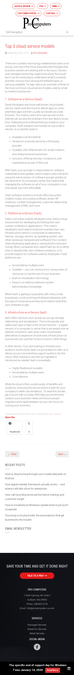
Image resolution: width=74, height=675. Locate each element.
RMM (54, 6)
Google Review (22, 6)
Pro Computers (40, 53)
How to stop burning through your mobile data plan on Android (35, 476)
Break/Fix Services (37, 629)
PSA (41, 6)
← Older (12, 454)
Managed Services (37, 624)
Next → (62, 454)
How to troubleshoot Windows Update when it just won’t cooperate (36, 507)
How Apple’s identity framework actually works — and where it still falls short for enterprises (35, 486)
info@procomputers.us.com (40, 608)
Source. (57, 414)
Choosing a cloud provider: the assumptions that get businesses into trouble (34, 517)
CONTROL (50, 13)
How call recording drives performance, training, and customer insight (34, 496)
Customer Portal (27, 13)
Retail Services (37, 633)
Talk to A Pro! (35, 575)
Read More (52, 670)
